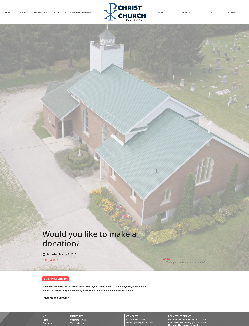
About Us (39, 12)
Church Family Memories (79, 12)
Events (56, 12)
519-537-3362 (132, 319)
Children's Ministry (78, 320)
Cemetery (184, 12)
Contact (233, 12)
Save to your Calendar (55, 278)
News (161, 12)
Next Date (49, 259)
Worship (21, 12)
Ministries (76, 316)
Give (210, 12)
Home (8, 12)
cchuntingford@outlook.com (139, 322)
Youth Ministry (77, 323)
